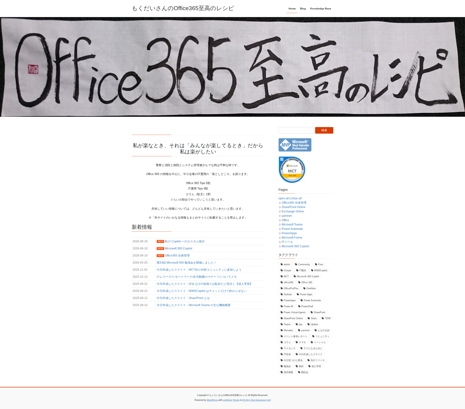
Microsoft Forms (292, 237)
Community (304, 264)
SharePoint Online (294, 207)
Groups (287, 270)
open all (283, 198)
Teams (287, 324)
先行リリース (318, 360)
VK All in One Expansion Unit (256, 400)
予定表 (287, 354)
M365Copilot (320, 270)
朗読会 (304, 372)
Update (314, 324)
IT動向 (302, 270)
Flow (320, 264)
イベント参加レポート (295, 336)
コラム (287, 342)
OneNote (311, 288)
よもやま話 (323, 330)
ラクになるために (313, 348)
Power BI (288, 306)
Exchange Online (293, 211)
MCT (286, 276)
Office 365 (306, 282)
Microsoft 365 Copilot (295, 246)
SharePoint (319, 312)
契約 (301, 366)
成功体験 (288, 372)
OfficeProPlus (291, 288)
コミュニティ (322, 336)
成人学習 (316, 366)
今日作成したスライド (310, 354)
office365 (288, 282)
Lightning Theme (231, 400)
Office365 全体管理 (294, 202)
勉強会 (287, 366)
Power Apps (306, 294)
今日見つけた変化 (293, 360)
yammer (287, 215)
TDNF (328, 318)
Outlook (288, 294)
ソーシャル (320, 342)
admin (287, 264)
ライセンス (290, 348)
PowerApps (289, 233)
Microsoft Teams (292, 224)
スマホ (302, 342)
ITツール (287, 241)
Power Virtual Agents (295, 312)
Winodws (288, 330)
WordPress (212, 400)
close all (296, 198)
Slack (314, 318)
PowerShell (307, 306)
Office (285, 220)
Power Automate (292, 228)
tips (301, 324)
